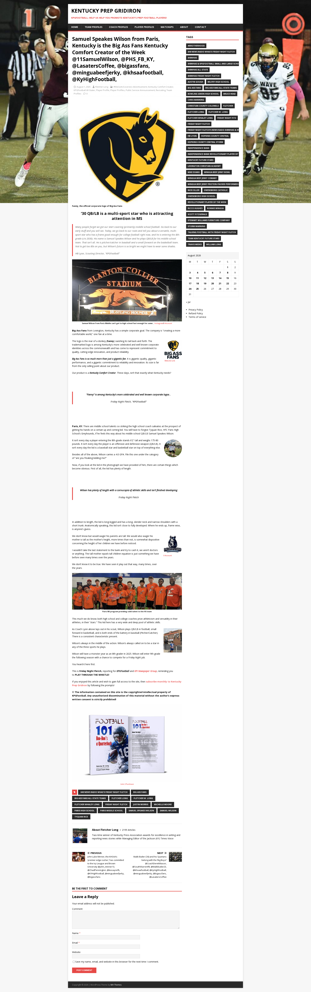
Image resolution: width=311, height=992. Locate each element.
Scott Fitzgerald (197, 214)
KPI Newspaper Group (145, 671)
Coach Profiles (118, 26)
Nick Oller (193, 190)
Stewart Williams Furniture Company (209, 220)
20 (212, 283)
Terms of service (197, 316)
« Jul (188, 302)
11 (197, 278)
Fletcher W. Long (143, 798)
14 (220, 278)
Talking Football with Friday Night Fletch (212, 232)
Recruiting (161, 90)
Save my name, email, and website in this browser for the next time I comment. (117, 961)
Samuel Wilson (168, 810)
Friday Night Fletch (116, 804)
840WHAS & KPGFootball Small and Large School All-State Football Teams (229, 63)
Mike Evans (194, 172)
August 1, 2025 (84, 86)
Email (75, 942)
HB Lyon (192, 136)
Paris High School (84, 810)
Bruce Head (229, 93)
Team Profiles (93, 26)
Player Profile (102, 90)
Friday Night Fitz (226, 118)
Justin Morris (140, 804)
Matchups (167, 26)
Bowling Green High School (203, 93)
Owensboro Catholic (216, 190)
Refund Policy (196, 313)
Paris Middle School (111, 810)
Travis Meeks (195, 244)
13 (212, 278)
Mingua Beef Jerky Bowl (217, 172)
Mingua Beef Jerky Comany (202, 178)
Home (74, 26)
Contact (200, 26)
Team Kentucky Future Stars (203, 238)
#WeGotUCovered (123, 86)
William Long (213, 244)
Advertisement (139, 86)
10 (190, 278)
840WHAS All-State (198, 69)
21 (220, 283)
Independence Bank (198, 148)
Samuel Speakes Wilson (141, 810)
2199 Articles (128, 829)
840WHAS (192, 57)
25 (197, 288)
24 (190, 288)
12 (205, 278)
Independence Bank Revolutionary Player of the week (218, 154)
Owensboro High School (201, 196)
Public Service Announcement (140, 90)
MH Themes (116, 984)
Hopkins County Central (215, 136)
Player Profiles (144, 26)
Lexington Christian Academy (204, 166)
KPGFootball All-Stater (84, 90)
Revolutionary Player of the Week (207, 202)
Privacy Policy (196, 309)
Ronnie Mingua (215, 208)
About (184, 26)
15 (227, 278)
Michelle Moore (163, 804)
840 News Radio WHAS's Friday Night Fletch (104, 792)
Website (76, 952)
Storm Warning (196, 226)
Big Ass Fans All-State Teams (90, 798)
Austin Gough (195, 81)
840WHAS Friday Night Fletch (203, 75)
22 (227, 283)
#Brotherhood (196, 45)
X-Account (168, 323)
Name (75, 933)
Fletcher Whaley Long (87, 804)
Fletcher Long (101, 86)
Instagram (159, 323)
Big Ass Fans (139, 792)
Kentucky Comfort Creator (160, 86)
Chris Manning (196, 99)
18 (197, 283)
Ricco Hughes (195, 208)
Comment (77, 908)
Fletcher (228, 105)
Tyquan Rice (81, 816)
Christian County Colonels (203, 105)
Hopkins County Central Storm (205, 142)
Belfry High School (218, 81)
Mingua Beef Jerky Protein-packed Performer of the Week (219, 184)
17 (190, 283)
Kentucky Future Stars (200, 160)
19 (205, 283)
